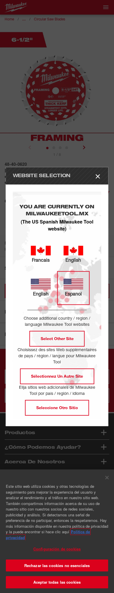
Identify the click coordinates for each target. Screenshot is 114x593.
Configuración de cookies (57, 549)
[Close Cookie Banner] (107, 477)
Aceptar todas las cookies (57, 582)
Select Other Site (57, 338)
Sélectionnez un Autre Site (57, 376)
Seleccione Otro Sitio (57, 407)
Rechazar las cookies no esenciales (57, 565)
